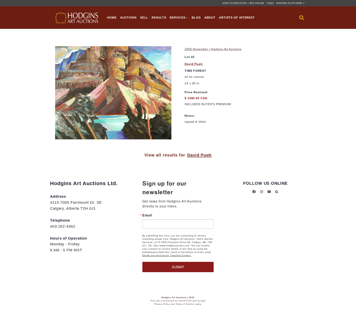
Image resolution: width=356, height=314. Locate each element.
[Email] (269, 191)
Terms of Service (185, 304)
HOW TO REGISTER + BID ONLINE (243, 3)
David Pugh (194, 64)
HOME (112, 17)
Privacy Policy (162, 304)
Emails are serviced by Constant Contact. (166, 255)
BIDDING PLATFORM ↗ (290, 3)
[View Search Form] (301, 17)
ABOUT (210, 17)
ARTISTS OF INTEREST (237, 17)
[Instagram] (261, 191)
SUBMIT (178, 267)
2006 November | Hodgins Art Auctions (213, 49)
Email (147, 215)
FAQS (270, 3)
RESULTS (159, 17)
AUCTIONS (128, 17)
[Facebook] (254, 191)
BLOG (196, 17)
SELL (144, 17)
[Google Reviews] (276, 191)
